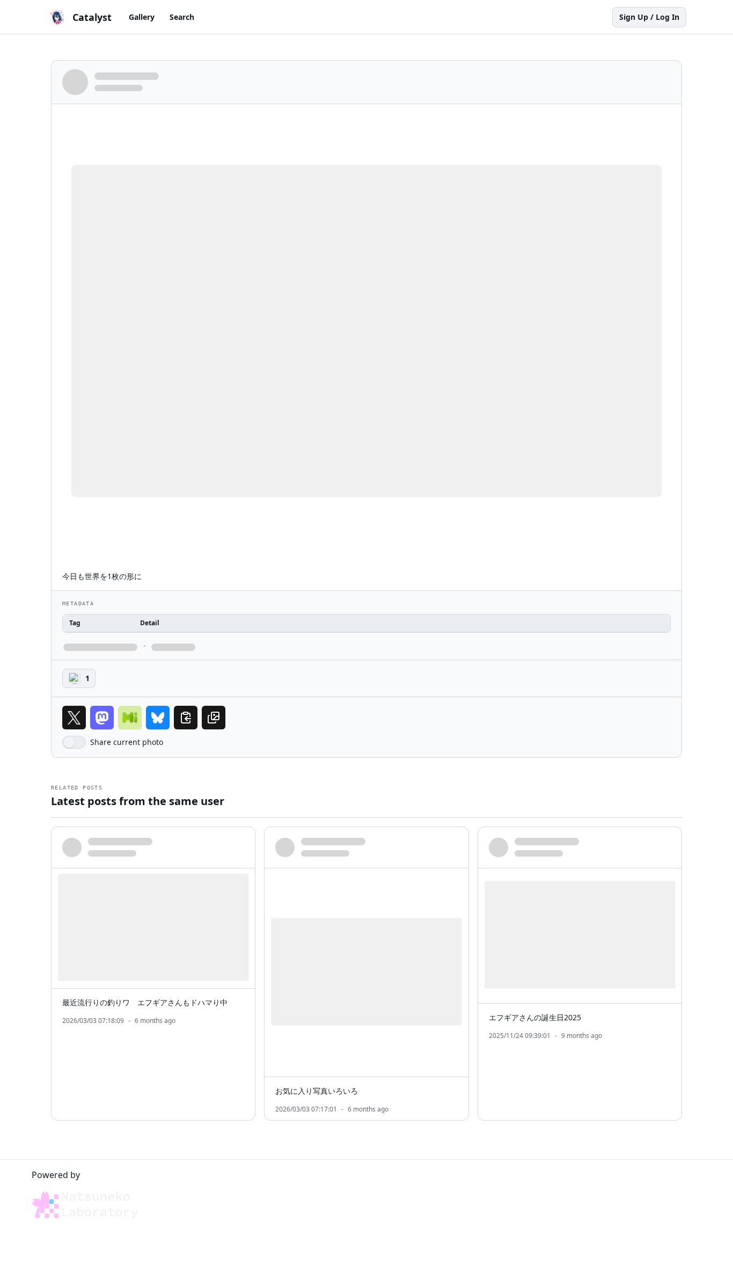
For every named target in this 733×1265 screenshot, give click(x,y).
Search (182, 17)
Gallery (142, 17)
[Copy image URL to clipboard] (213, 717)
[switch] (74, 742)
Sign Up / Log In (649, 17)
